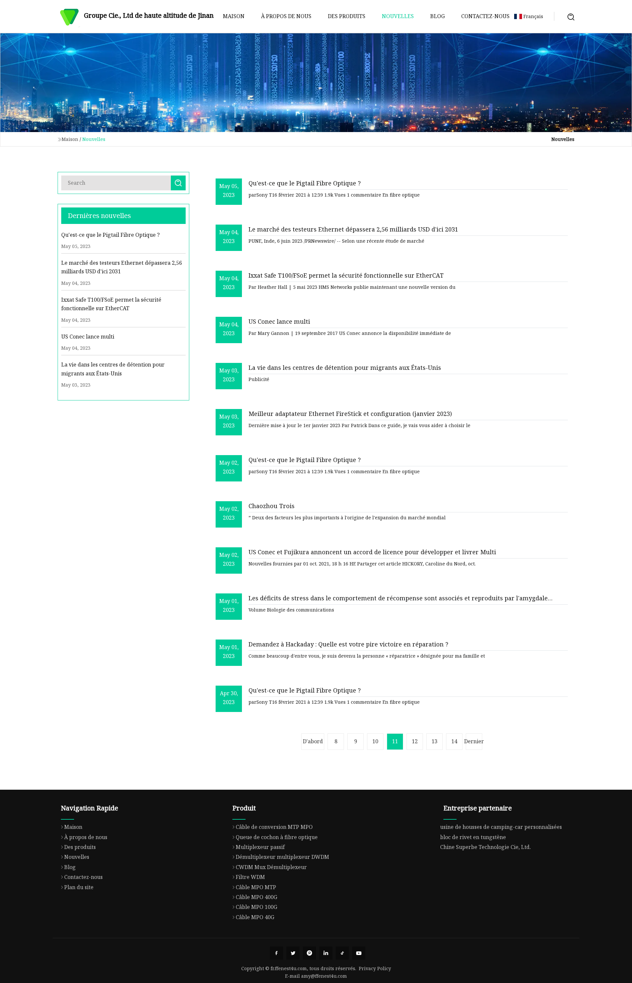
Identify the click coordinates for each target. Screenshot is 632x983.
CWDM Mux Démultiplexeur (271, 867)
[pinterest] (309, 953)
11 (395, 741)
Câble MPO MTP (256, 887)
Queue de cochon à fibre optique (277, 837)
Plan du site (78, 887)
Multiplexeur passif (260, 847)
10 (375, 741)
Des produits (346, 16)
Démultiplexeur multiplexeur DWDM (282, 856)
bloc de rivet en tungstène (473, 837)
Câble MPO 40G (255, 917)
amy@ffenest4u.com (324, 976)
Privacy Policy (375, 968)
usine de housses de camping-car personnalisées (501, 827)
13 (434, 741)
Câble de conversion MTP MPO (274, 827)
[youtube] (358, 953)
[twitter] (293, 953)
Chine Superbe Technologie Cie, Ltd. (485, 847)
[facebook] (276, 953)
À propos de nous (286, 16)
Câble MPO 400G (256, 897)
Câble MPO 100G (256, 907)
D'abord (313, 741)
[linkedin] (325, 953)
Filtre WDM (250, 877)
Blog (437, 16)
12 (415, 741)
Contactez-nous (485, 16)
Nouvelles (398, 16)
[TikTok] (342, 953)
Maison (234, 16)
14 (454, 741)
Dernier (474, 741)
